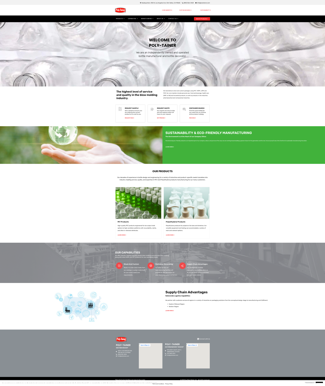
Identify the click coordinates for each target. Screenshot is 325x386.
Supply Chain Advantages (197, 264)
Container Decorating (164, 264)
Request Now (129, 118)
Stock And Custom (131, 264)
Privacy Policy (169, 383)
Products (119, 18)
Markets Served (146, 18)
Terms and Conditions (158, 383)
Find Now (192, 118)
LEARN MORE (169, 147)
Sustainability (205, 10)
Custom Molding (185, 10)
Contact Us (172, 18)
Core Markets (166, 10)
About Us (160, 18)
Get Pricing (161, 118)
